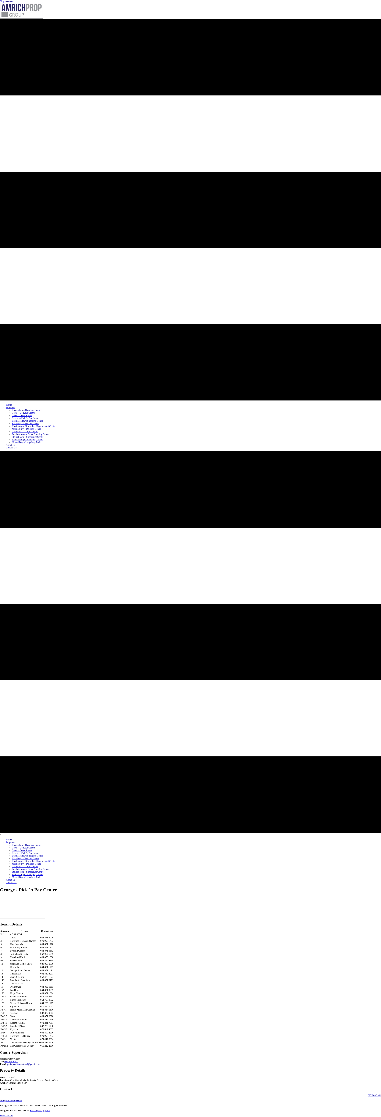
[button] (6, 1115)
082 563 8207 (11, 1061)
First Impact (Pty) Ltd (40, 1110)
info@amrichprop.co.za (11, 1100)
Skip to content (7, 1)
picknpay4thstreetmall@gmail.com (23, 1064)
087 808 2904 (374, 1095)
